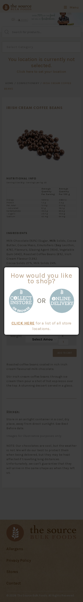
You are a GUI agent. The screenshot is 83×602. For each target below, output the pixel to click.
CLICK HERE (23, 323)
